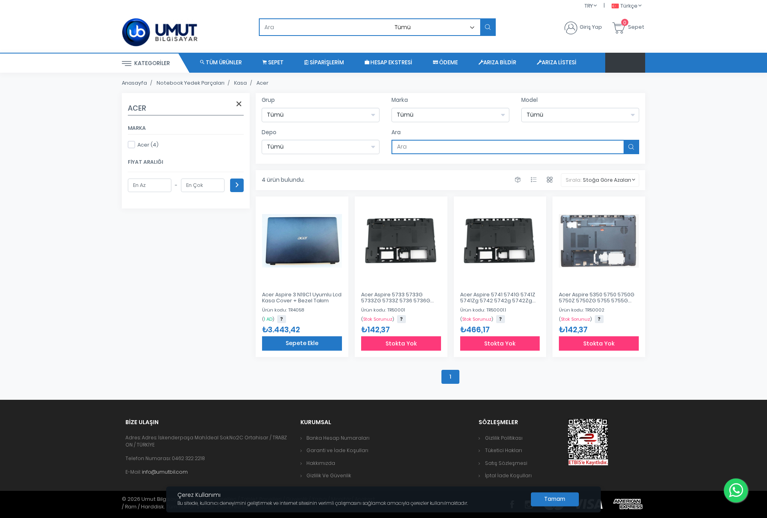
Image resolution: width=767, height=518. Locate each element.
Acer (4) (148, 144)
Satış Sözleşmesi (506, 463)
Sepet (275, 62)
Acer (262, 82)
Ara (396, 132)
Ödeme (448, 62)
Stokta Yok (401, 343)
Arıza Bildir (499, 62)
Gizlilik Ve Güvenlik (328, 475)
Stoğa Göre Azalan (607, 180)
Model (529, 100)
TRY (588, 5)
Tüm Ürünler (223, 62)
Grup (268, 100)
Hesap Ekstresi (390, 62)
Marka (399, 100)
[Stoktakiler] (518, 180)
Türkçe (629, 5)
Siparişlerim (326, 62)
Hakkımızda (320, 463)
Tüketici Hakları (503, 450)
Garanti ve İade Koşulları (337, 450)
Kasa (240, 82)
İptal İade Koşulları (508, 475)
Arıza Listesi (559, 62)
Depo (269, 132)
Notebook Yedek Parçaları (191, 82)
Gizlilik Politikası (504, 438)
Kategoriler (151, 63)
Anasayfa (134, 82)
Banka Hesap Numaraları (338, 438)
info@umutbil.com (165, 471)
